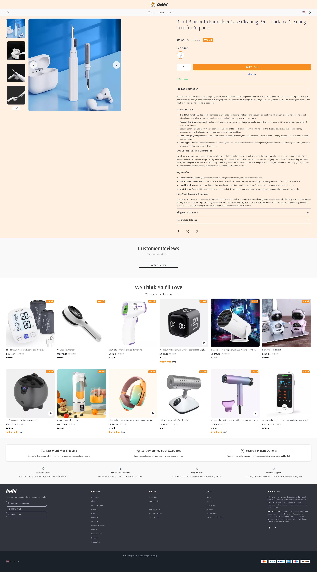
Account (210, 509)
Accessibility (153, 556)
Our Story (95, 497)
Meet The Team (97, 505)
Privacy (146, 556)
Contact (161, 12)
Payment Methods (155, 513)
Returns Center (154, 509)
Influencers (95, 517)
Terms (141, 556)
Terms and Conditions (215, 517)
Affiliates (94, 521)
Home (209, 497)
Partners (94, 530)
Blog (169, 12)
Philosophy (95, 538)
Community (95, 542)
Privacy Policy (212, 513)
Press (93, 513)
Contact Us (153, 497)
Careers (94, 509)
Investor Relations (98, 526)
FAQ (150, 505)
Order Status (154, 517)
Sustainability (96, 534)
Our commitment (273, 511)
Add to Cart (252, 67)
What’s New (211, 505)
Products (210, 501)
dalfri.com (271, 497)
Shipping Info (154, 501)
